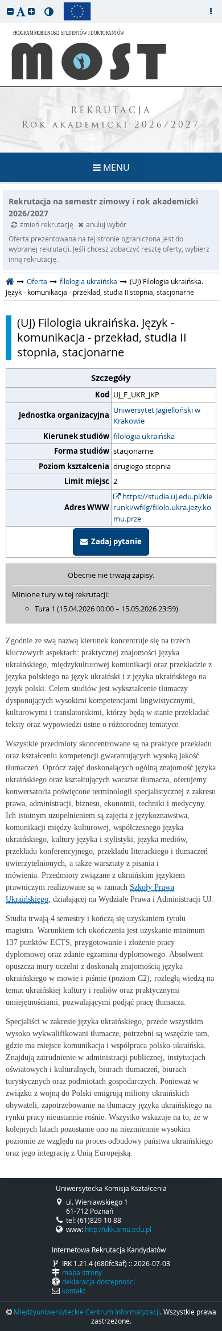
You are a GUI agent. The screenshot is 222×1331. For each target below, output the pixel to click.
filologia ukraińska (88, 281)
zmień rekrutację (47, 224)
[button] (10, 11)
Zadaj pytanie (115, 541)
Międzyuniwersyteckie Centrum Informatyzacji (87, 1311)
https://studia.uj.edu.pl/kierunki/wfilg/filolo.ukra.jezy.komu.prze (162, 507)
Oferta (37, 281)
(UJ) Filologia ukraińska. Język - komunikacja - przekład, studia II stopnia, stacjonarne (102, 337)
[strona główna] (10, 281)
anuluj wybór (106, 224)
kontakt (73, 1290)
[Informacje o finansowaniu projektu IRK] (77, 11)
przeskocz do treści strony (3, 3)
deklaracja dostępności (98, 1281)
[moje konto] (210, 11)
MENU (115, 167)
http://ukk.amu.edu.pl (118, 1229)
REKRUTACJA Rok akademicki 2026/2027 (111, 118)
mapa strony (82, 1272)
